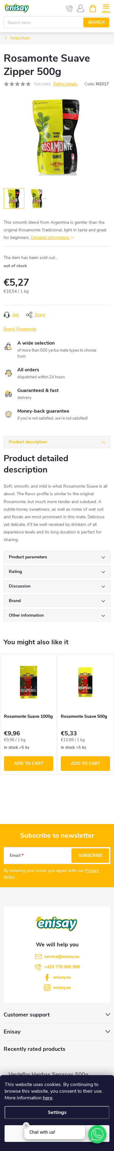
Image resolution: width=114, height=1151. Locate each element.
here (47, 1098)
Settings (57, 1112)
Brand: (20, 329)
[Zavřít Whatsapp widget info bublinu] (26, 1125)
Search (96, 22)
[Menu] (106, 8)
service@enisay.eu (61, 956)
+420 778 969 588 (62, 967)
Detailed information (50, 237)
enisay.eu (62, 977)
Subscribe (90, 855)
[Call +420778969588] (69, 8)
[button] (97, 1134)
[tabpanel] (28, 714)
